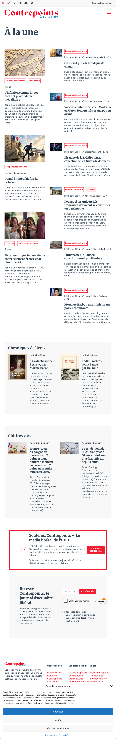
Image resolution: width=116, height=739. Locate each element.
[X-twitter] (14, 3)
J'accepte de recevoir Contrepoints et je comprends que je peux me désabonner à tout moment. (80, 616)
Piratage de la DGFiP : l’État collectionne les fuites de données (87, 159)
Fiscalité (9, 244)
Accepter (58, 711)
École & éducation (74, 190)
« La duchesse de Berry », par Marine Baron (41, 364)
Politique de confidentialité (56, 735)
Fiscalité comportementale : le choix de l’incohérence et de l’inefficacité (25, 259)
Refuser (58, 720)
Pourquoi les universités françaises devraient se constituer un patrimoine (87, 205)
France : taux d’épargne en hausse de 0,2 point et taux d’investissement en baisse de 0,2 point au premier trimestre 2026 (41, 460)
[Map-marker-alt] (32, 3)
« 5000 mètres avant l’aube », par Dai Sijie (92, 364)
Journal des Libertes (15, 81)
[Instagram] (9, 3)
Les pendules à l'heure (16, 167)
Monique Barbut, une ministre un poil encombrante (87, 306)
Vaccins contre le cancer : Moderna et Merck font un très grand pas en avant (87, 110)
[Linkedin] (20, 3)
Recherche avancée (101, 3)
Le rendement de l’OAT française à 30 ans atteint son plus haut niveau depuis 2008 (94, 455)
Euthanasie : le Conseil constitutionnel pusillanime (83, 256)
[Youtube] (26, 3)
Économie (35, 81)
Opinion (91, 190)
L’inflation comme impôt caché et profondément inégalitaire (21, 96)
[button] (111, 686)
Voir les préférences (58, 728)
